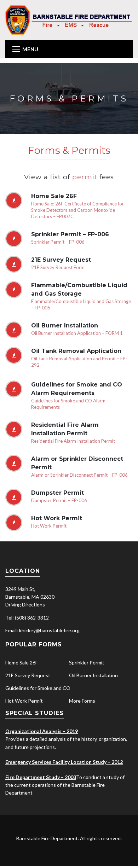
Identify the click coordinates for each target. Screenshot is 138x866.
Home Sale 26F (21, 662)
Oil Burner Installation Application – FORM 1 (77, 333)
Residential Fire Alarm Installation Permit (73, 441)
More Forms (82, 701)
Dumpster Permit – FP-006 (59, 500)
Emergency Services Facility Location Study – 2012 (64, 762)
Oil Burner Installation (93, 675)
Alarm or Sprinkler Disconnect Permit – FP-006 (79, 475)
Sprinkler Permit (86, 662)
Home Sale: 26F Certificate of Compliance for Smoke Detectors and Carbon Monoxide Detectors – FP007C (77, 210)
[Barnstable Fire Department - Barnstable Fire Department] (69, 20)
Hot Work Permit (49, 526)
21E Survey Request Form (58, 267)
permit (85, 177)
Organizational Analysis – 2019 (41, 731)
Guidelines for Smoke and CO (37, 688)
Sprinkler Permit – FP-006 (58, 242)
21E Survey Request (27, 675)
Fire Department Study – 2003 (40, 777)
